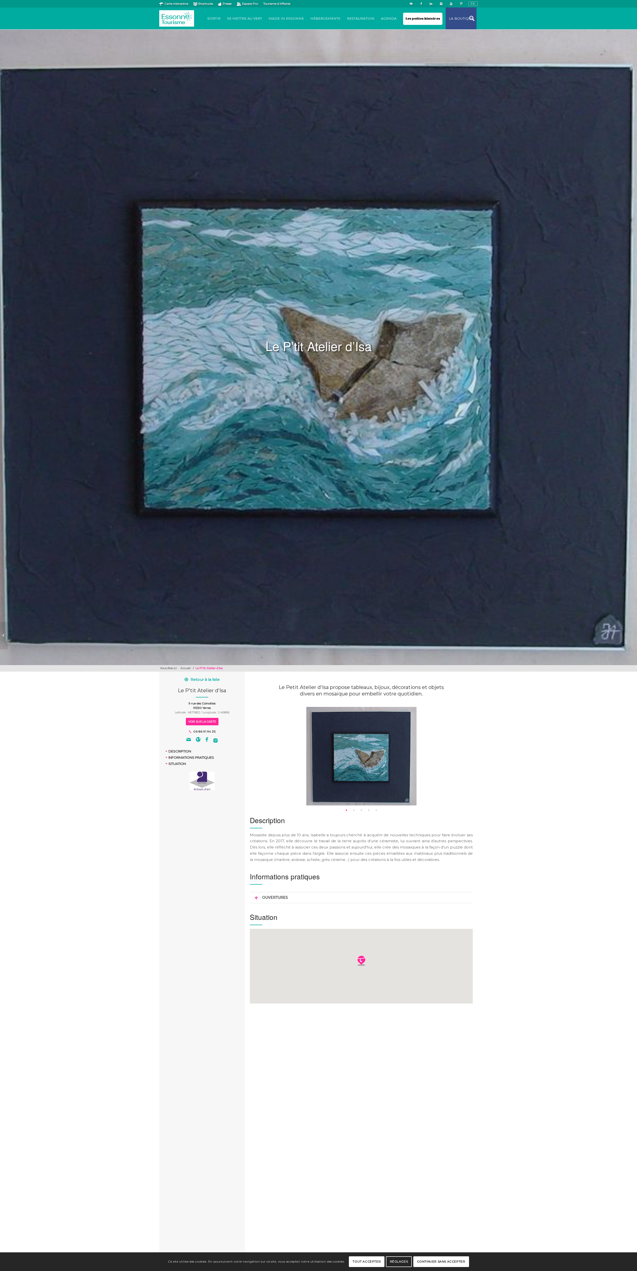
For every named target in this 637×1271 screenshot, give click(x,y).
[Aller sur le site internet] (198, 740)
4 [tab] (368, 810)
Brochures (205, 3)
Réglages (399, 1261)
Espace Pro (250, 3)
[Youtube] (451, 3)
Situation (177, 764)
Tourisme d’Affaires (276, 3)
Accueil (185, 668)
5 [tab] (376, 810)
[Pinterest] (461, 3)
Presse (227, 3)
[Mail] (411, 3)
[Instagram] (441, 3)
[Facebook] (421, 3)
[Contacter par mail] (188, 740)
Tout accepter (367, 1261)
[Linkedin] (431, 3)
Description (179, 751)
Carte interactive (176, 3)
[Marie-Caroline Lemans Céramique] (4, 635)
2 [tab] (353, 810)
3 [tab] (361, 810)
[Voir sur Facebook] (207, 740)
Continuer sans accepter (441, 1261)
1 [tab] (346, 810)
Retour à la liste (205, 679)
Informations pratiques (191, 757)
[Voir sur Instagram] (215, 740)
